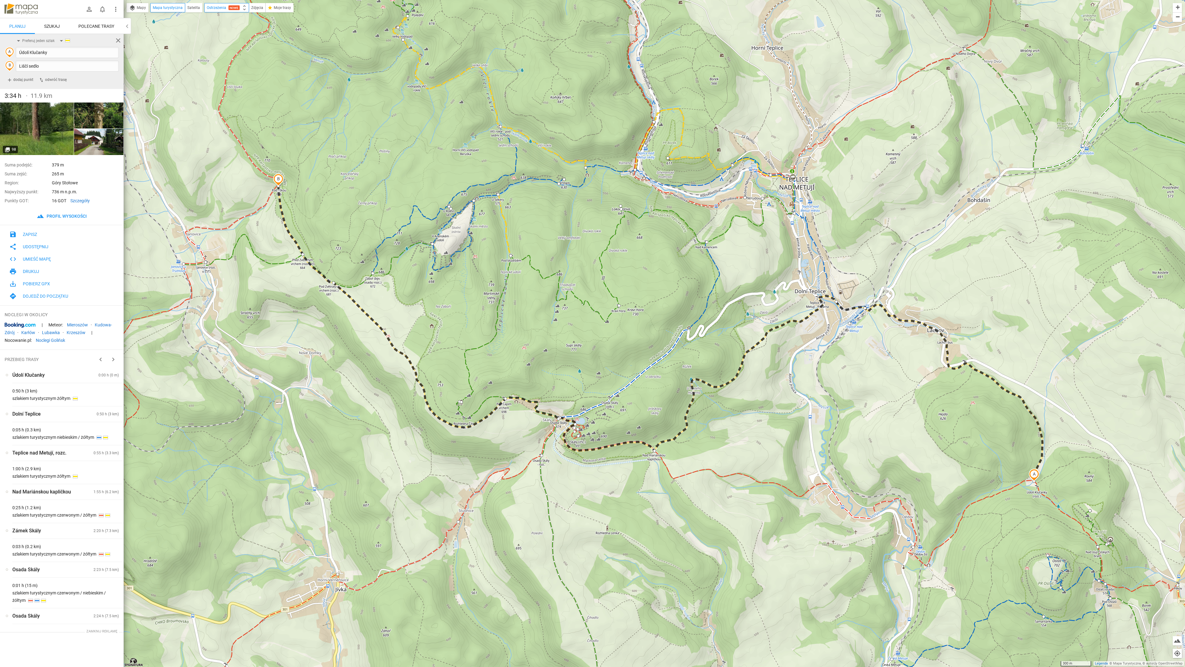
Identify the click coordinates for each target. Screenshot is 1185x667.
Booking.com (20, 325)
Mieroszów (77, 324)
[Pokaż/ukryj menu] (116, 9)
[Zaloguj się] (89, 9)
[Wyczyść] (118, 40)
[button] (1034, 475)
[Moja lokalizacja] (1177, 653)
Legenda (1101, 663)
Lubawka (51, 332)
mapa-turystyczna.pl (21, 9)
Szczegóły (80, 200)
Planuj (17, 26)
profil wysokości (66, 216)
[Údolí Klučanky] (37, 129)
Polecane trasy (96, 26)
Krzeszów (76, 332)
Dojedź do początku (45, 296)
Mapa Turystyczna (1127, 663)
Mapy (141, 8)
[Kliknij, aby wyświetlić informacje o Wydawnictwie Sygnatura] (133, 662)
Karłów (28, 332)
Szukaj (52, 26)
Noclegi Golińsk (50, 340)
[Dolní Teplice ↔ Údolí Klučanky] (98, 116)
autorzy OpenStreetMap (1164, 663)
